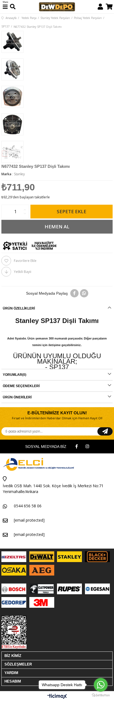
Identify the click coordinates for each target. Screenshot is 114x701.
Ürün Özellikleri (19, 308)
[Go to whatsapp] (101, 685)
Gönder (105, 431)
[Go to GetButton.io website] (101, 695)
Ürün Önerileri (17, 397)
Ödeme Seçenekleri (21, 386)
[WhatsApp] (84, 293)
